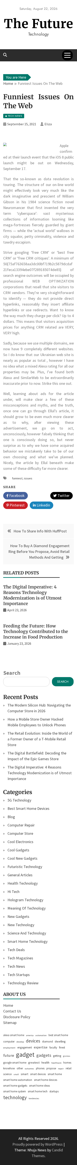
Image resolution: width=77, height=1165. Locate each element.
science (7, 1074)
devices (33, 1041)
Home (8, 1005)
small (16, 1074)
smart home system (14, 1091)
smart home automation (17, 1080)
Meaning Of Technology (26, 908)
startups (54, 1091)
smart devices (38, 1074)
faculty (53, 1047)
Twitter (63, 495)
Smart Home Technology (27, 941)
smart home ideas (39, 1085)
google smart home (14, 1062)
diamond (47, 1041)
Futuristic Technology (24, 866)
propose (51, 1068)
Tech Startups (18, 974)
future (8, 1055)
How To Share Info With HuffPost (40, 531)
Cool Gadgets (18, 850)
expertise (40, 1047)
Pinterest (17, 505)
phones (40, 1068)
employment (9, 1047)
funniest (17, 478)
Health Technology (22, 883)
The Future (38, 24)
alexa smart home (13, 1035)
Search (11, 672)
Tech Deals (16, 949)
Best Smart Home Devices (28, 808)
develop (20, 1041)
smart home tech (37, 1091)
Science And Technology (26, 933)
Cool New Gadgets (22, 858)
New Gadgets (18, 916)
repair (61, 1068)
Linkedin (43, 505)
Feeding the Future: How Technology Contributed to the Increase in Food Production (35, 631)
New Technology (20, 924)
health (45, 1062)
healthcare (56, 1062)
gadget (25, 1054)
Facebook (16, 495)
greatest (34, 1062)
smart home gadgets (15, 1085)
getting (57, 1056)
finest (62, 1047)
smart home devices (45, 1080)
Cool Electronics (20, 841)
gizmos (66, 1056)
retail (68, 1068)
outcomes (29, 1068)
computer (9, 1041)
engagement (24, 1047)
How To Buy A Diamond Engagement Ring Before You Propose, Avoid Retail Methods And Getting (39, 551)
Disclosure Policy (16, 1016)
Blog (11, 816)
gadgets (43, 1055)
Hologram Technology (25, 899)
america (30, 1035)
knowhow (9, 1068)
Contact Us (12, 1011)
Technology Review (22, 982)
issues (28, 478)
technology (15, 1097)
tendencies (34, 1098)
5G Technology (19, 800)
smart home (55, 1074)
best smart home (58, 1035)
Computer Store (20, 833)
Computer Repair (21, 825)
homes (67, 1062)
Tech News (16, 966)
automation (41, 1035)
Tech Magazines (20, 958)
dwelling (60, 1041)
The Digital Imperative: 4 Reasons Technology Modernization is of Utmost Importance (32, 595)
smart (24, 1074)
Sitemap (9, 1022)
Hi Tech (13, 891)
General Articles (20, 874)
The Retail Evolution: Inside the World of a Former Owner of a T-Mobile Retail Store (39, 739)
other (20, 1068)
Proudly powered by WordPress (38, 1144)
